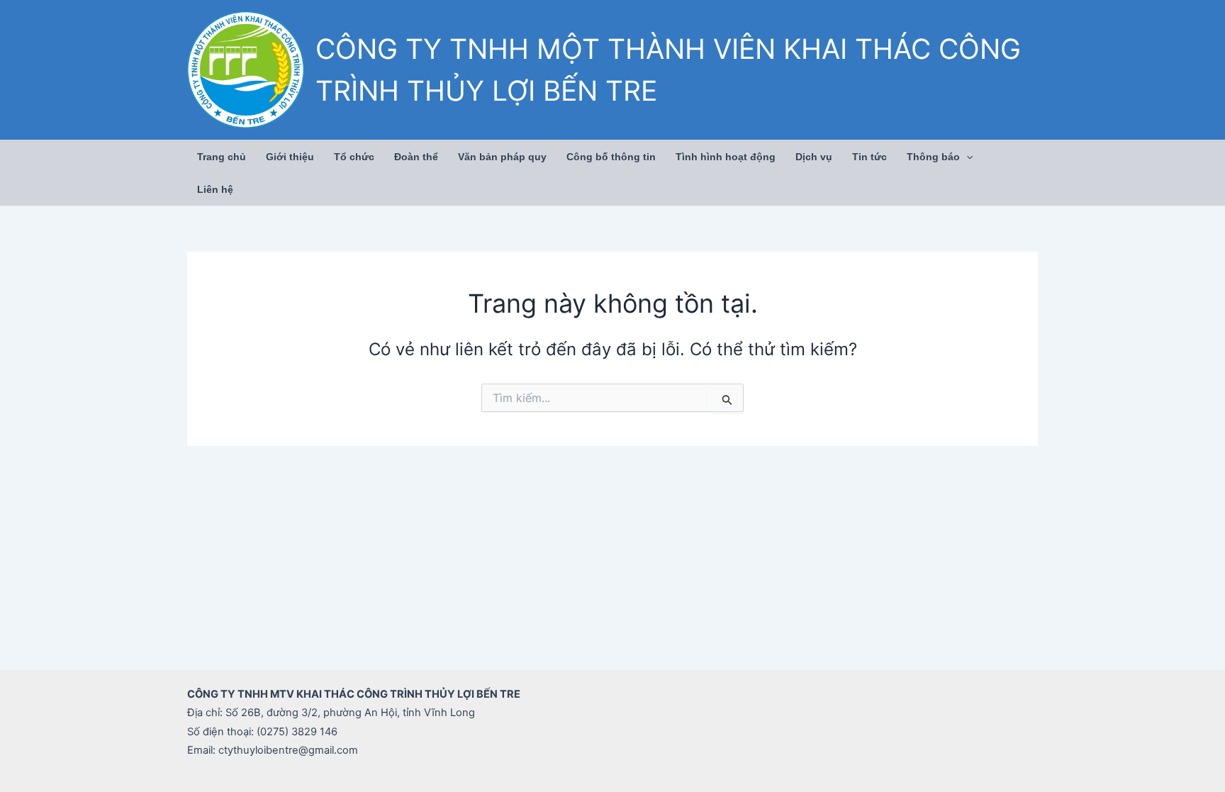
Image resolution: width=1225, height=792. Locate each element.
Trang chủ (221, 156)
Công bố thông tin (611, 156)
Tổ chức (354, 156)
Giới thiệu (290, 156)
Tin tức (869, 156)
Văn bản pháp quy (502, 156)
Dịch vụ (813, 156)
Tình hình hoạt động (726, 156)
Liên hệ (215, 189)
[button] (966, 156)
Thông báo (933, 156)
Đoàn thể (416, 156)
